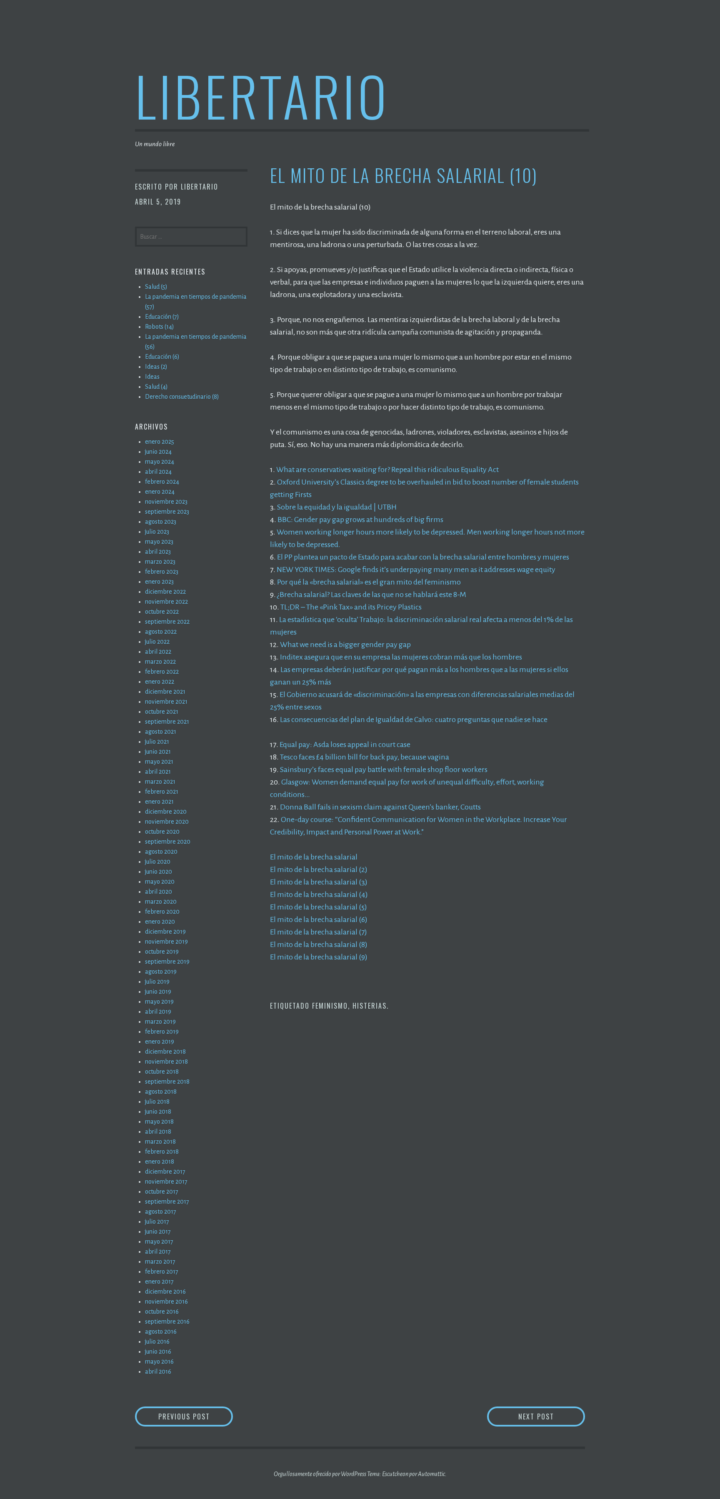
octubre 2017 (161, 1191)
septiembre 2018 (167, 1081)
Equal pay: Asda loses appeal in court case (345, 744)
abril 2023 (158, 551)
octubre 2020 (162, 831)
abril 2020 (158, 891)
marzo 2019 (160, 1021)
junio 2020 (158, 871)
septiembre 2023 (167, 511)
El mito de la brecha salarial (314, 857)
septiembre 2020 (167, 841)
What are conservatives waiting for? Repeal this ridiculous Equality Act (387, 469)
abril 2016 (158, 1371)
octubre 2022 (162, 611)
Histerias (369, 1006)
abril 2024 (158, 471)
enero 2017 (159, 1281)
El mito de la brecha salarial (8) (319, 944)
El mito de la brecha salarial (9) (319, 957)
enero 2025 (159, 441)
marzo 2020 (161, 901)
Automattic (431, 1474)
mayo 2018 (159, 1121)
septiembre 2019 (167, 961)
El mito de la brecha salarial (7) (318, 932)
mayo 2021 (159, 761)
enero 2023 (159, 581)
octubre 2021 (161, 711)
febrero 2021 (161, 791)
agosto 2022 (161, 631)
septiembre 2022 (167, 621)
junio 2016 (158, 1351)
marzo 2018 (160, 1141)
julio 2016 (157, 1341)
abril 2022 (158, 651)
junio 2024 (158, 451)
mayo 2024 (159, 461)
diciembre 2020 (166, 811)
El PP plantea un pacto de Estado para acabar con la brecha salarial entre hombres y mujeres (423, 557)
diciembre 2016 (165, 1291)
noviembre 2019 (166, 941)
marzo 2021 (160, 781)
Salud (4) (156, 386)
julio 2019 (157, 981)
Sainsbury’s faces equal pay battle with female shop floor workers (384, 769)
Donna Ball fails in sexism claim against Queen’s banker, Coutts (380, 807)
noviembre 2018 (166, 1061)
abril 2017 (158, 1251)
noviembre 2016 (166, 1301)
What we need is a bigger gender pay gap (345, 644)
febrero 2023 (161, 571)
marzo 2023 (160, 561)
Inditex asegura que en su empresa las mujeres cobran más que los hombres (401, 657)
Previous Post (195, 1416)
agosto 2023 (160, 521)
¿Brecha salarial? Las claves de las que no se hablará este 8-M (371, 594)
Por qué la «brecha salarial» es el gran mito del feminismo (369, 582)
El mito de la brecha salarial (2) (319, 869)
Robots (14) (159, 326)
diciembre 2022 (165, 591)
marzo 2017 (160, 1261)
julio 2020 (157, 861)
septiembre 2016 (167, 1321)
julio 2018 (157, 1101)
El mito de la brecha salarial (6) (319, 919)
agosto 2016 (161, 1331)
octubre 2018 (162, 1071)
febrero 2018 (162, 1151)
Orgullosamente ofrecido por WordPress (320, 1474)
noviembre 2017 (166, 1181)
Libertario (262, 95)
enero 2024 (160, 491)
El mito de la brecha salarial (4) (319, 894)
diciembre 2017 (165, 1171)
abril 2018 (158, 1131)
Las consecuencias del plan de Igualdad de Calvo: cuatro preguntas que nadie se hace (414, 719)
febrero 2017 (161, 1271)
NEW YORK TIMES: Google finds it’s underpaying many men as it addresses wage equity (416, 569)
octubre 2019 (162, 951)
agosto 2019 (161, 971)
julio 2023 (157, 531)
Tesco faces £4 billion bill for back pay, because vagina (364, 757)
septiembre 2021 (167, 721)
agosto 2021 (160, 731)
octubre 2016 (162, 1311)
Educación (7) (162, 316)
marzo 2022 (160, 661)
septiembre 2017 (167, 1201)
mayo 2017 (159, 1241)
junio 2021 (158, 751)
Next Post (551, 1416)
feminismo (330, 1006)
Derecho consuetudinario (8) (182, 396)
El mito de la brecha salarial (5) (318, 907)
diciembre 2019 (165, 931)
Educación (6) (162, 356)
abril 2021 (158, 771)
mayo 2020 (160, 881)
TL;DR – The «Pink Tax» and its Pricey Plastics (351, 607)
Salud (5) (156, 286)
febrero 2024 (162, 481)
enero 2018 (159, 1161)
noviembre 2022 (166, 601)
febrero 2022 (162, 671)
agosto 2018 (161, 1091)
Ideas (152, 376)
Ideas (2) (156, 366)
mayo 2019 (159, 1001)
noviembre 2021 (166, 701)
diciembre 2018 (165, 1051)
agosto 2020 (161, 851)
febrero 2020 (162, 911)
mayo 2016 (159, 1361)
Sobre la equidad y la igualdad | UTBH (337, 507)
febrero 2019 (162, 1031)
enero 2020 (160, 921)
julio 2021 (157, 741)
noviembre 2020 (167, 821)
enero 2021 (159, 801)
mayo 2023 (159, 541)
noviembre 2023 (166, 501)
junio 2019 (158, 991)
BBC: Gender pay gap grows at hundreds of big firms (360, 519)
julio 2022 (157, 641)
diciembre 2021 (165, 691)
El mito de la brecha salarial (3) (319, 882)
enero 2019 (159, 1041)
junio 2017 (158, 1231)
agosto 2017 (160, 1211)
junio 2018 (158, 1111)
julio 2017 (157, 1221)
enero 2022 (159, 681)
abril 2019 (158, 1011)
